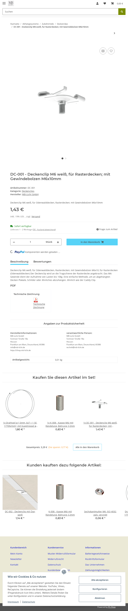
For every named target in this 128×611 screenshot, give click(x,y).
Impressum (13, 601)
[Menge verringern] (13, 242)
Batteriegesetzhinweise (97, 553)
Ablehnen (100, 598)
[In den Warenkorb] (12, 43)
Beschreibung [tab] (19, 261)
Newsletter (16, 559)
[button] (97, 3)
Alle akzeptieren (99, 580)
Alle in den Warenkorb (87, 447)
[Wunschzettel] (104, 3)
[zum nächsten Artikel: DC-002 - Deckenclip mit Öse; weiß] (114, 33)
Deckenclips (28, 191)
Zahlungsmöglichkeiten (97, 570)
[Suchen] (122, 11)
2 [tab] (65, 158)
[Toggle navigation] (4, 2)
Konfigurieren (100, 589)
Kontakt (14, 564)
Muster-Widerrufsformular (62, 553)
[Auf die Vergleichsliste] (103, 51)
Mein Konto (16, 553)
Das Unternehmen (94, 564)
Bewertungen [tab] (42, 261)
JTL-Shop (112, 607)
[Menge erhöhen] (57, 242)
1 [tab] (62, 158)
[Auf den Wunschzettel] (111, 51)
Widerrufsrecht (56, 559)
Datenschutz (54, 564)
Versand (36, 216)
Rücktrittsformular (94, 559)
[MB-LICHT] (11, 3)
